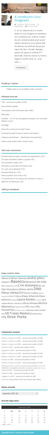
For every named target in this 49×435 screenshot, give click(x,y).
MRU (13, 307)
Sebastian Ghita (32, 310)
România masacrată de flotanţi (14, 166)
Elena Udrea (9, 293)
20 (26, 420)
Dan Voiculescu (9, 289)
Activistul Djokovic (8, 172)
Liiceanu (38, 300)
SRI (7, 313)
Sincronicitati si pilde (9, 162)
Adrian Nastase (18, 278)
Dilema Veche (26, 289)
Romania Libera (19, 310)
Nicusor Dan (20, 307)
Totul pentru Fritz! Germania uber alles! (17, 110)
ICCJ (8, 296)
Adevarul (5, 278)
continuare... (21, 67)
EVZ (20, 292)
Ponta (5, 310)
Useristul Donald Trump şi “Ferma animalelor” (20, 133)
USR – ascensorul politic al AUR (14, 102)
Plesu (32, 306)
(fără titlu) (5, 114)
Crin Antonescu (29, 285)
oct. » (9, 424)
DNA (37, 288)
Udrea (39, 314)
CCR (16, 285)
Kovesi (13, 300)
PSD (11, 310)
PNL (38, 306)
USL (4, 317)
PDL (28, 306)
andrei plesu (35, 278)
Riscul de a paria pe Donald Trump (15, 129)
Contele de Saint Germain (25, 24)
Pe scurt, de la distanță (10, 169)
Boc (3, 285)
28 (32, 422)
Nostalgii (4, 125)
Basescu (18, 281)
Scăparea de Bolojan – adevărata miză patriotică (21, 137)
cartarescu (9, 286)
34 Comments (32, 26)
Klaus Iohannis (30, 296)
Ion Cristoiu (15, 296)
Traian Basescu (20, 313)
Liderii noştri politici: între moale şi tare (17, 141)
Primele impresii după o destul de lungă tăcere (20, 156)
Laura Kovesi (26, 299)
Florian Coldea (30, 292)
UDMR (34, 314)
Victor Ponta (16, 316)
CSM (43, 285)
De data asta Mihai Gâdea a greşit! (15, 159)
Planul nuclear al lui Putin (11, 175)
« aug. (3, 424)
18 (12, 420)
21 (32, 420)
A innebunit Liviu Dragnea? (28, 18)
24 (4, 422)
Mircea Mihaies (30, 303)
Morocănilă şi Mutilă (9, 106)
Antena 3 (5, 281)
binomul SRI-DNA (36, 282)
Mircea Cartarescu (15, 303)
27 (26, 422)
